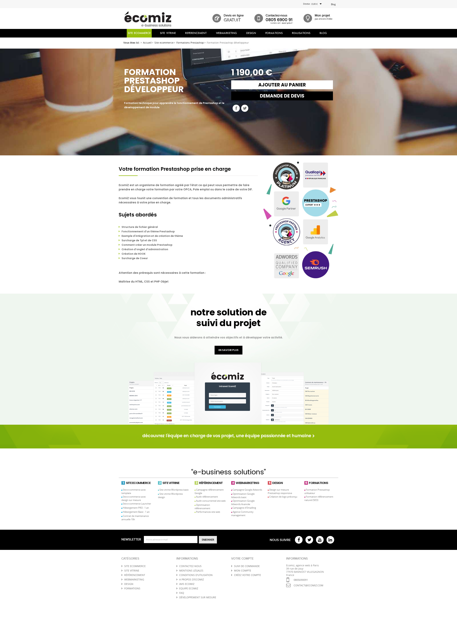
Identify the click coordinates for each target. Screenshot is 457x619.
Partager (236, 108)
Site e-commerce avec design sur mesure (133, 498)
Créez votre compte (247, 575)
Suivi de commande (247, 566)
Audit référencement (207, 496)
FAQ (181, 593)
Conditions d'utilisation (196, 575)
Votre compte (242, 558)
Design (128, 584)
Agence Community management (242, 513)
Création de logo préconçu (283, 496)
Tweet (244, 108)
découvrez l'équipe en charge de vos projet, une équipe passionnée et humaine (227, 436)
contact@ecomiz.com (308, 585)
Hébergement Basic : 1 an (136, 511)
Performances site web (208, 511)
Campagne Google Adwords (247, 489)
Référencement (134, 575)
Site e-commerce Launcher (137, 503)
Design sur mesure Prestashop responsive (280, 491)
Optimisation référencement (202, 506)
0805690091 (301, 579)
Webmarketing (134, 579)
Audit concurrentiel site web (211, 500)
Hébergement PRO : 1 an (136, 507)
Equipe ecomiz (188, 588)
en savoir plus (228, 350)
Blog (333, 4)
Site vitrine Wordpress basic (174, 489)
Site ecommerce (135, 566)
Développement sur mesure (197, 597)
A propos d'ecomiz (191, 579)
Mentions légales (191, 570)
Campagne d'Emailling (244, 507)
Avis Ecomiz (186, 584)
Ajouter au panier (282, 85)
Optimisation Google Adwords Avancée (243, 502)
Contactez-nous (190, 566)
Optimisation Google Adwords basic (243, 495)
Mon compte (242, 570)
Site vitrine (131, 570)
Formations (132, 588)
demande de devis (282, 96)
